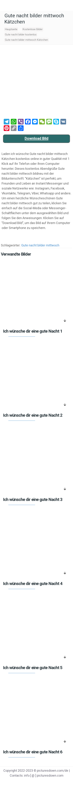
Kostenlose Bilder (33, 29)
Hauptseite (11, 29)
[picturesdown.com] (36, 5)
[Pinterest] (41, 782)
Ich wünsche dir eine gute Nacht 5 (32, 667)
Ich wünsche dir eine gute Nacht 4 (32, 583)
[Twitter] (32, 782)
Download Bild (36, 138)
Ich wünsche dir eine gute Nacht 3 (32, 499)
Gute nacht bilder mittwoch (40, 245)
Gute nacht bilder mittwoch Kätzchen (26, 39)
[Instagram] (50, 782)
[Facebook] (23, 782)
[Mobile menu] (5, 5)
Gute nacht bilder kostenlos (20, 34)
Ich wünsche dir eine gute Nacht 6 (32, 751)
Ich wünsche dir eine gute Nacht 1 (32, 331)
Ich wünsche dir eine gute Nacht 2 (32, 415)
